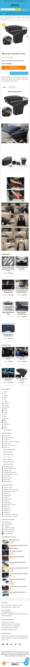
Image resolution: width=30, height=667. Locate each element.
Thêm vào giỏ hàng (20, 73)
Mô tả (4, 87)
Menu (3, 13)
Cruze (23, 17)
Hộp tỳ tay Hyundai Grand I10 (9, 449)
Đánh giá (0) (12, 87)
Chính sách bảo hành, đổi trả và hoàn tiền (9, 627)
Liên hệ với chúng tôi (10, 662)
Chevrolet (19, 17)
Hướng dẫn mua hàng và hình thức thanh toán (10, 624)
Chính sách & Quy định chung (7, 622)
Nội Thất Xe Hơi (10, 77)
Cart (26, 9)
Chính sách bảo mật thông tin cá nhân (9, 629)
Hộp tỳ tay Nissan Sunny (8, 464)
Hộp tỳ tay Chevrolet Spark (8, 461)
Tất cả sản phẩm (17, 79)
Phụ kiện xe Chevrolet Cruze (11, 81)
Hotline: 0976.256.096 (20, 662)
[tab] (4, 87)
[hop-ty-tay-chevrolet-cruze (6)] (15, 46)
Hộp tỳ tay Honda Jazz (7, 459)
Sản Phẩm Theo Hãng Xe (10, 17)
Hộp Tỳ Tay (24, 77)
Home (2, 17)
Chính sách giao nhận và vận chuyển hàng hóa (10, 625)
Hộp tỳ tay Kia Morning (7, 452)
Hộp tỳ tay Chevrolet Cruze (8, 456)
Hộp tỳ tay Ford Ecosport (8, 454)
